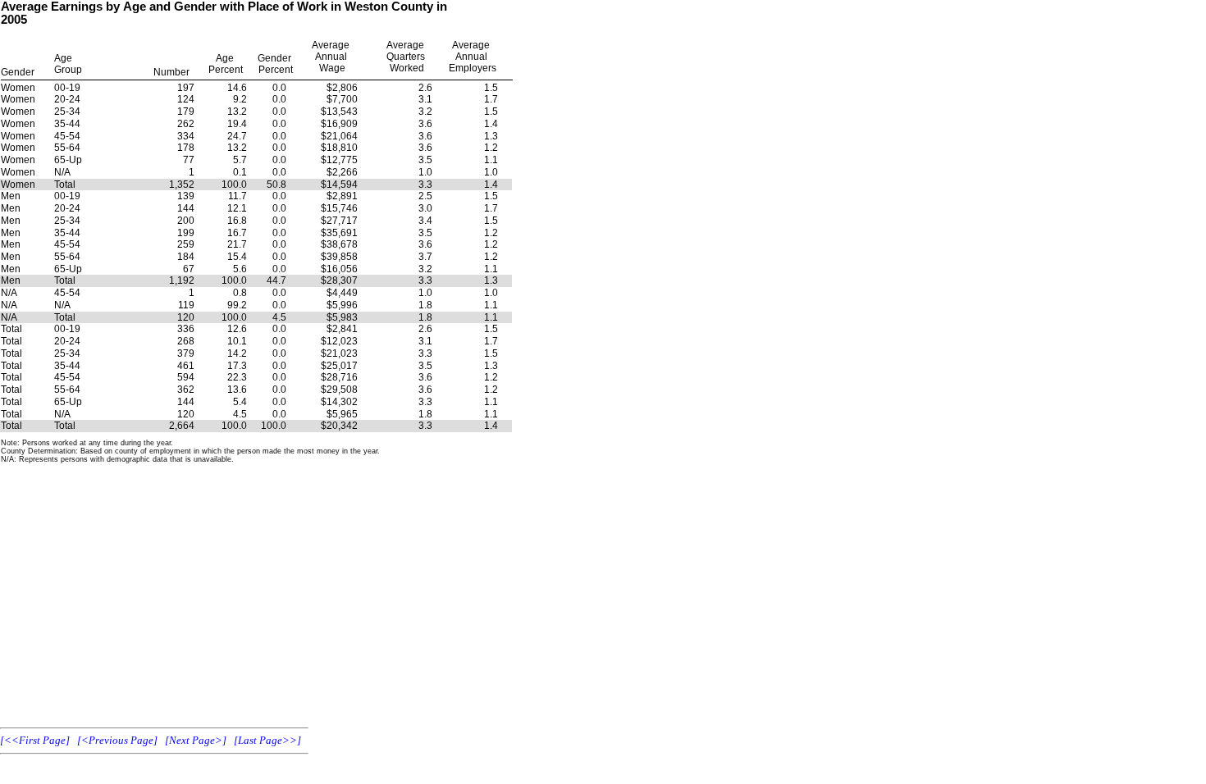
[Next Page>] (195, 740)
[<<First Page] (35, 740)
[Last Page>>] (267, 740)
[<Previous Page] (117, 740)
